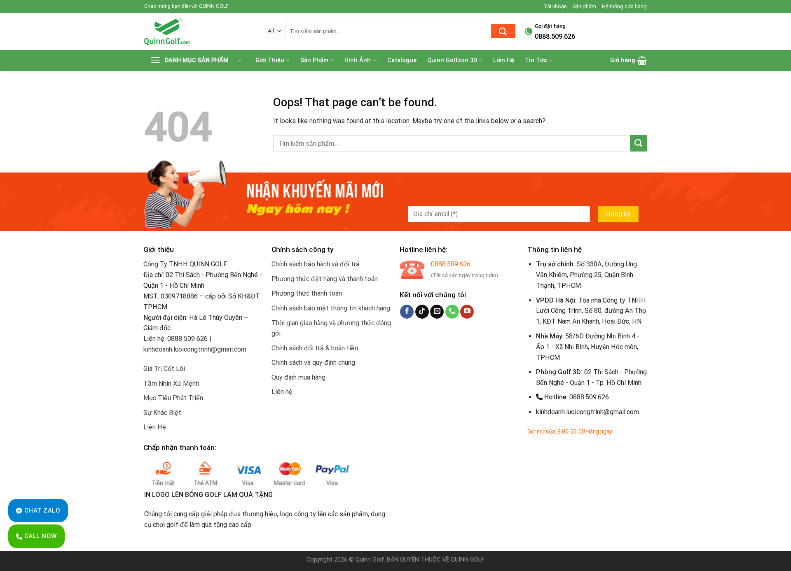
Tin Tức (536, 60)
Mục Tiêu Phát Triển (173, 398)
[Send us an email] (437, 312)
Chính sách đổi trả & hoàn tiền (314, 348)
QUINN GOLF (466, 559)
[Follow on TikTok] (422, 312)
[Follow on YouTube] (467, 312)
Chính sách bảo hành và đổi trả (315, 264)
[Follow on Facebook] (407, 312)
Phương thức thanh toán (306, 293)
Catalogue (402, 60)
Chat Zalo (41, 510)
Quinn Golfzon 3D (452, 60)
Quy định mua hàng (298, 377)
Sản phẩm (584, 6)
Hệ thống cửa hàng (624, 6)
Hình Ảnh (357, 60)
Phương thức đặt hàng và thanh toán (324, 279)
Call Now (39, 536)
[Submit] (503, 31)
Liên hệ (282, 392)
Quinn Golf (370, 559)
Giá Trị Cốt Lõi (164, 369)
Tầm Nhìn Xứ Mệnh (171, 383)
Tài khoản (555, 6)
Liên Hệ (503, 60)
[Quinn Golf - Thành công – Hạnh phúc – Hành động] (197, 32)
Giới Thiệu (269, 60)
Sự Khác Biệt (162, 413)
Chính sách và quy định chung (313, 362)
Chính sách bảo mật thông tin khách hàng (330, 308)
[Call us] (452, 312)
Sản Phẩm (314, 60)
